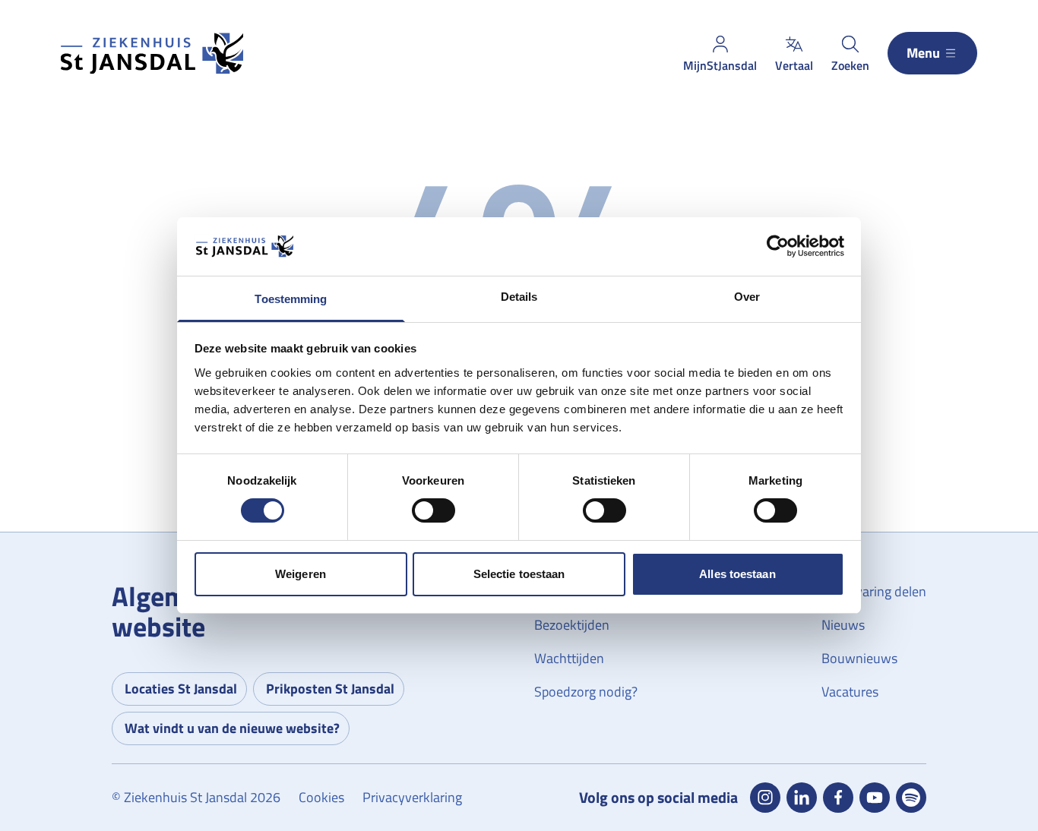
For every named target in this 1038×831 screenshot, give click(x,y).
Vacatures (849, 691)
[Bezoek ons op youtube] (874, 797)
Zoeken (850, 65)
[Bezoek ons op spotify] (911, 797)
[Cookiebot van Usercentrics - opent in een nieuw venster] (777, 246)
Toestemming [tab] (291, 298)
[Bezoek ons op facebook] (838, 797)
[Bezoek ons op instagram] (765, 797)
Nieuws (843, 625)
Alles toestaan (737, 573)
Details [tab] (519, 296)
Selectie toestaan (519, 573)
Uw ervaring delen (873, 591)
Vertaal (794, 65)
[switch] (433, 510)
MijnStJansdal (720, 65)
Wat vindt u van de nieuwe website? (232, 728)
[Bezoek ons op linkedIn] (801, 797)
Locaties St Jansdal (181, 688)
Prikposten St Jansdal (330, 688)
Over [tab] (747, 296)
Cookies (321, 797)
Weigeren (300, 573)
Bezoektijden (571, 625)
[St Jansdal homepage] (152, 53)
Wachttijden (569, 658)
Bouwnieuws (859, 658)
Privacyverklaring (412, 797)
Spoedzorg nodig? (586, 691)
